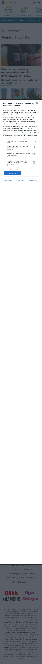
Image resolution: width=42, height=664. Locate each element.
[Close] (38, 104)
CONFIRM (13, 173)
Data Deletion (8, 181)
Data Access (21, 181)
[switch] (33, 147)
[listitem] (21, 141)
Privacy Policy (33, 181)
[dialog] (21, 332)
